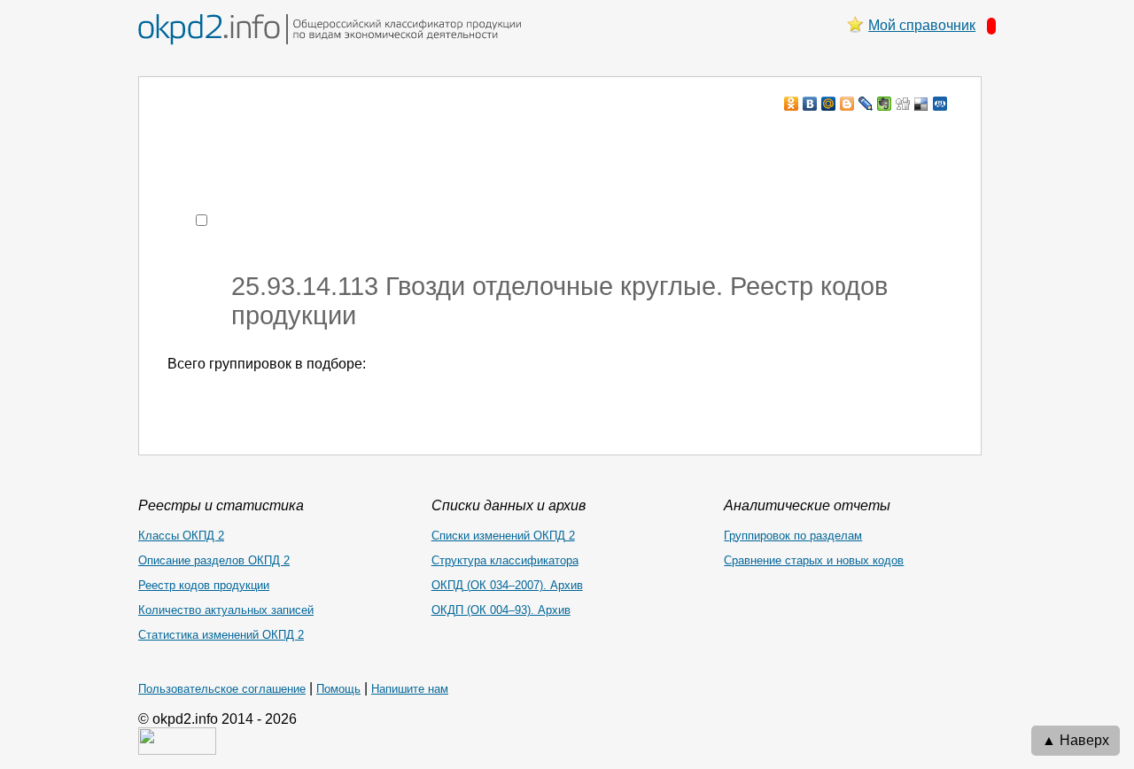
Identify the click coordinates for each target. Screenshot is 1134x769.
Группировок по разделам (793, 535)
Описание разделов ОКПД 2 (214, 560)
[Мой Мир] (828, 103)
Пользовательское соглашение (222, 688)
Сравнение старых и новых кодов (814, 560)
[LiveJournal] (866, 103)
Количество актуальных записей (226, 610)
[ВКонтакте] (810, 103)
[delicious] (922, 103)
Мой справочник (921, 25)
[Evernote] (884, 103)
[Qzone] (940, 103)
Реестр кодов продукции (203, 585)
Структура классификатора (505, 560)
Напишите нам (409, 688)
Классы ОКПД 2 (181, 535)
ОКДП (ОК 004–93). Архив (501, 610)
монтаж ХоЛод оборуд (344, 137)
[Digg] (903, 103)
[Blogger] (847, 103)
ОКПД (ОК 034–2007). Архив (507, 585)
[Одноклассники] (791, 103)
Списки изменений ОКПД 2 (503, 535)
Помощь (338, 688)
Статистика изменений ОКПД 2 (221, 634)
